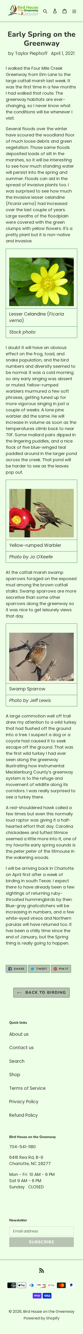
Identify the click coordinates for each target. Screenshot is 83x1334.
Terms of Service (27, 1088)
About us (19, 1034)
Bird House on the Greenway (48, 1311)
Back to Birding (45, 992)
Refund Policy (23, 1115)
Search (16, 1061)
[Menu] (74, 11)
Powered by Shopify (41, 1318)
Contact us (21, 1048)
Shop (14, 1075)
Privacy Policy (24, 1102)
